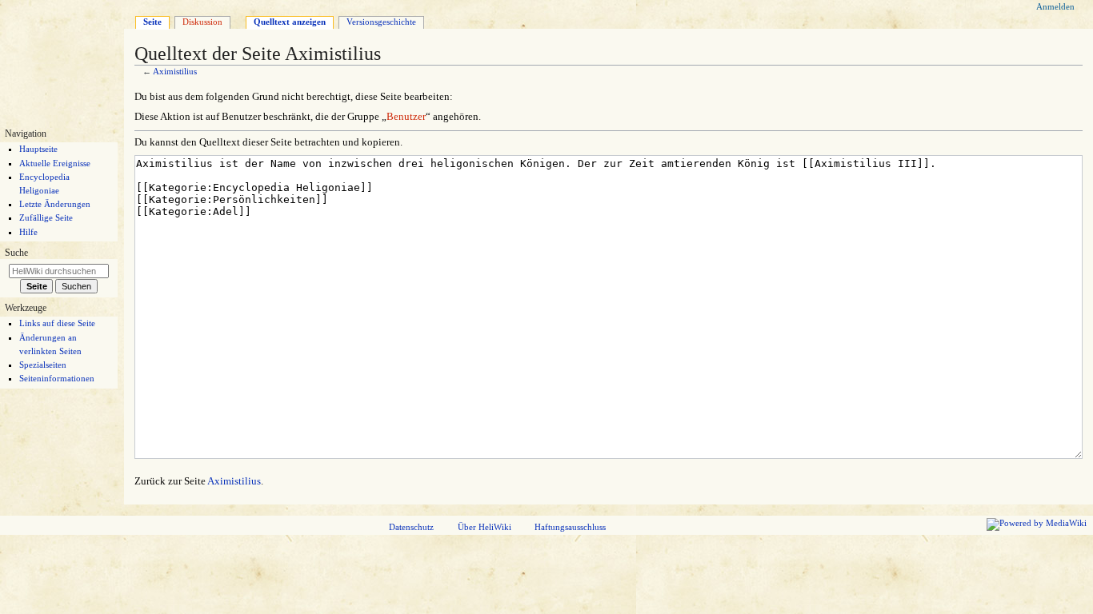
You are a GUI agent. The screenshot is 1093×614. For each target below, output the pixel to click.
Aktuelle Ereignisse (54, 163)
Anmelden (1055, 6)
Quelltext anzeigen (290, 21)
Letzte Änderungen (54, 204)
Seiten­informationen (56, 378)
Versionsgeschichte (381, 21)
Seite (152, 21)
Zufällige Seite (46, 217)
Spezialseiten (42, 364)
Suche (16, 252)
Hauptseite (38, 149)
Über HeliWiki (484, 527)
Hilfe (28, 232)
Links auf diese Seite (57, 323)
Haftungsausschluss (570, 527)
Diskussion (202, 21)
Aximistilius (175, 71)
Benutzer (406, 116)
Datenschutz (411, 527)
